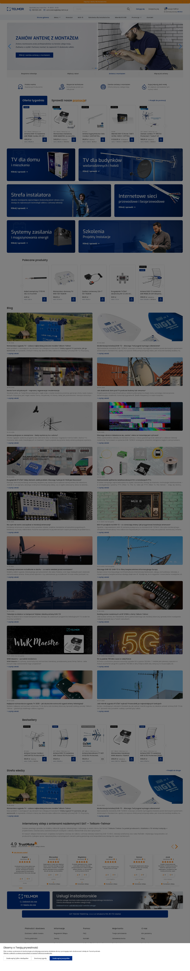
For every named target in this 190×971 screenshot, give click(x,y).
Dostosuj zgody (40, 958)
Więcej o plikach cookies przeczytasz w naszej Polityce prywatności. (28, 953)
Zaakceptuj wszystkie (60, 958)
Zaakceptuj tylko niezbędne (17, 958)
